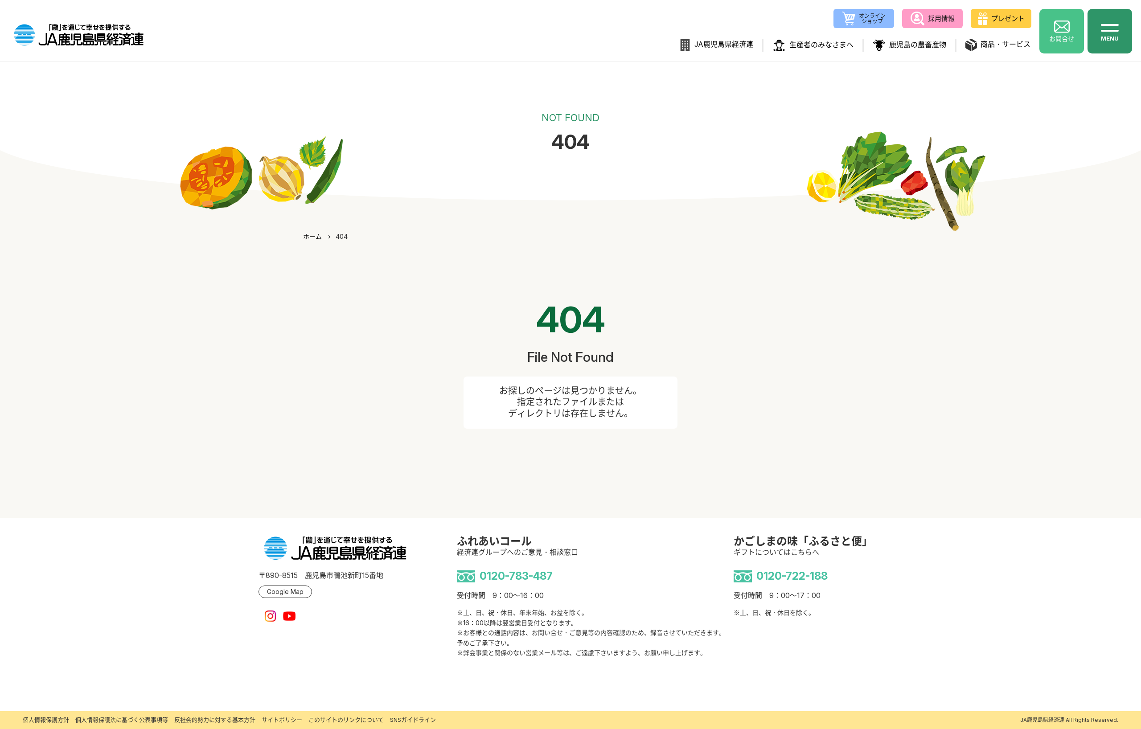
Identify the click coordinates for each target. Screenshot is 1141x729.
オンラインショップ (872, 18)
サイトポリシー (282, 719)
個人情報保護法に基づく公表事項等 (121, 719)
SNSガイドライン (413, 719)
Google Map (285, 591)
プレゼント (1008, 18)
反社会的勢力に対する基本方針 (214, 719)
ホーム (312, 236)
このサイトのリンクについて (346, 719)
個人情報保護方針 (46, 719)
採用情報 (941, 18)
